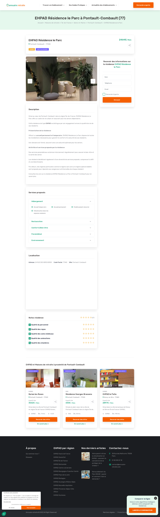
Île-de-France (67, 23)
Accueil (40, 23)
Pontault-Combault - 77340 (39, 44)
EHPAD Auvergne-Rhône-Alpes (64, 482)
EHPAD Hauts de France (62, 454)
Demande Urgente (112, 94)
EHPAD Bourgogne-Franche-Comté (66, 471)
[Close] (155, 498)
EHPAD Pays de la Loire (62, 475)
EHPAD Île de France (61, 461)
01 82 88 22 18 (117, 460)
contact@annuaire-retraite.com (119, 466)
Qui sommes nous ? (32, 454)
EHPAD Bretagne (59, 478)
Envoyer (117, 100)
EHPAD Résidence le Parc (113, 23)
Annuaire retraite (32, 512)
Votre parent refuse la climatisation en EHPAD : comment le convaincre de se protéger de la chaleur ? (99, 459)
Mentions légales (109, 512)
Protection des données (126, 512)
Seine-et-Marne (79, 23)
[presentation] (30, 81)
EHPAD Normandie (60, 464)
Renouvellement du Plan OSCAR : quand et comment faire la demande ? (99, 475)
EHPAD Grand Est (60, 457)
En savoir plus (42, 424)
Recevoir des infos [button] (43, 419)
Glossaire (29, 457)
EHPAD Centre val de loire (62, 468)
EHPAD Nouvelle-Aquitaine (63, 485)
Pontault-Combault (95, 23)
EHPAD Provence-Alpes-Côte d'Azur (64, 490)
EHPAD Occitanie (59, 495)
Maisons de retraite (52, 23)
